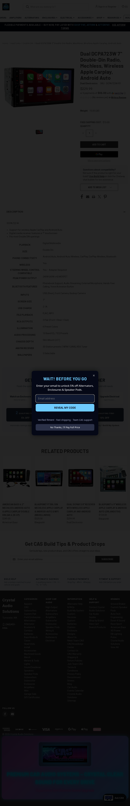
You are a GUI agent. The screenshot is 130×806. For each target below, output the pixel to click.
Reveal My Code (65, 407)
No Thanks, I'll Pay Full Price (65, 427)
